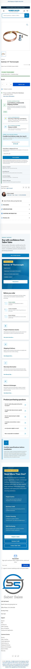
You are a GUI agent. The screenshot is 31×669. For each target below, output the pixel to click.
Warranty (3, 650)
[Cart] (27, 10)
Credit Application (5, 641)
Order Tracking (4, 626)
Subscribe (25, 565)
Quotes (3, 637)
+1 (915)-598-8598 (22, 195)
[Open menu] (3, 10)
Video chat (9, 195)
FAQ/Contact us (5, 643)
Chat (13, 195)
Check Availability (15, 157)
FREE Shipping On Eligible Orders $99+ (15, 1)
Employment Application (7, 630)
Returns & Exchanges (6, 647)
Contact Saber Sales (15, 545)
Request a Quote (15, 536)
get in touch (10, 188)
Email (16, 195)
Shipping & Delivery (5, 645)
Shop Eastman (15, 281)
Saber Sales (8, 661)
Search (2, 620)
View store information (8, 96)
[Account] (24, 10)
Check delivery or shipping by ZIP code (10, 148)
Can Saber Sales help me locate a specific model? (13, 411)
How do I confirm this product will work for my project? (13, 405)
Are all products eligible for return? (12, 428)
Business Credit (15, 541)
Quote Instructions (15, 285)
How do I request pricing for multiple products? (12, 416)
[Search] (26, 15)
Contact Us (3, 624)
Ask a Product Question (15, 255)
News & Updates (5, 628)
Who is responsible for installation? (12, 433)
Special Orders (4, 648)
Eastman (3, 59)
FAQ (2, 622)
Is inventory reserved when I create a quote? (12, 422)
